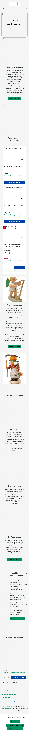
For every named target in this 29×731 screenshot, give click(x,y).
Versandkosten (5, 708)
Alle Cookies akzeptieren (15, 729)
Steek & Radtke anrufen (17, 618)
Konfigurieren (15, 722)
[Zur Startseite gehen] (14, 4)
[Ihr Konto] (22, 8)
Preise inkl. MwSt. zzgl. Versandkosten (13, 175)
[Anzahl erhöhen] (12, 267)
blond (6, 253)
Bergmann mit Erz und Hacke (13, 166)
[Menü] (3, 8)
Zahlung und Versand (8, 694)
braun (12, 253)
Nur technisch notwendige (15, 725)
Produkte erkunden (14, 98)
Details (14, 271)
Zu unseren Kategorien (14, 559)
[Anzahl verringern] (5, 267)
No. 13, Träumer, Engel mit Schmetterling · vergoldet (12, 245)
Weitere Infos (5, 697)
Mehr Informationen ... (14, 719)
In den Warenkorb (14, 182)
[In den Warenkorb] (19, 267)
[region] (14, 655)
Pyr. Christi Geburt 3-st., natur (14, 205)
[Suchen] (15, 8)
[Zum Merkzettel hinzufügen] (22, 159)
